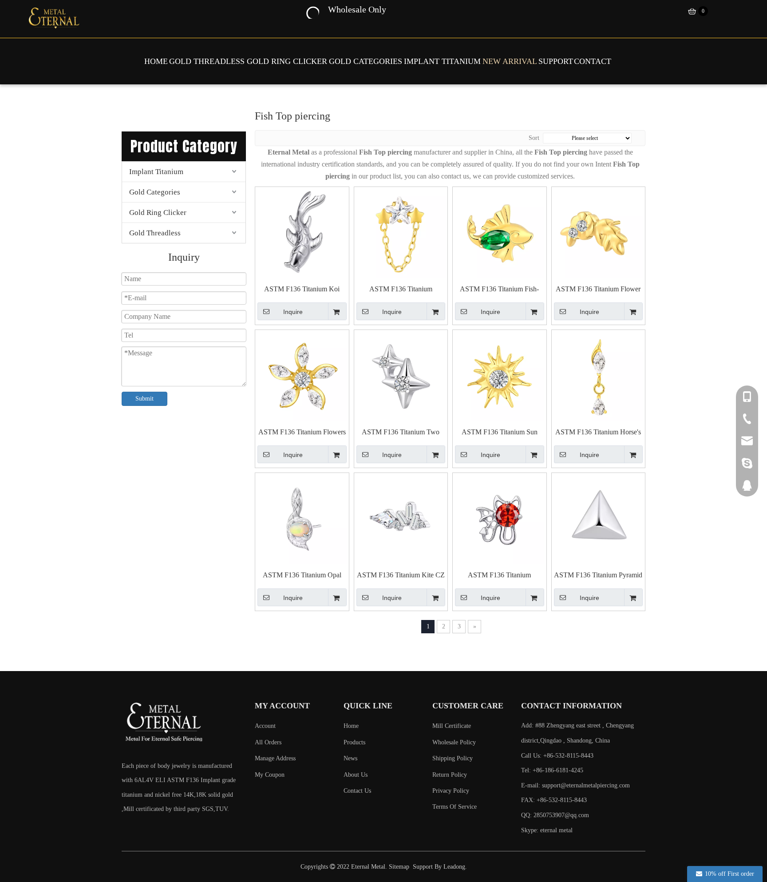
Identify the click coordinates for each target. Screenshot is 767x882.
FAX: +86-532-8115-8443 (554, 800)
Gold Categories (154, 192)
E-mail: (575, 785)
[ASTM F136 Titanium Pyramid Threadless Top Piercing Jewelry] (598, 519)
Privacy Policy (450, 790)
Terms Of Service (454, 806)
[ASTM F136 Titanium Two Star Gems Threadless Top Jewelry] (401, 376)
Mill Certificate (451, 726)
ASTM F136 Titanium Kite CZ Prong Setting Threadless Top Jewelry (401, 575)
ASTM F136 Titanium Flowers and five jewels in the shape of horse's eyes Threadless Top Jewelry (302, 432)
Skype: (530, 830)
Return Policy (449, 774)
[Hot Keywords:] (312, 11)
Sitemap (399, 866)
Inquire (293, 311)
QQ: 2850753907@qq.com (555, 815)
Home (351, 726)
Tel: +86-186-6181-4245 (552, 770)
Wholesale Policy (454, 742)
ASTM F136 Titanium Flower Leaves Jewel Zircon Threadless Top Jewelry (598, 289)
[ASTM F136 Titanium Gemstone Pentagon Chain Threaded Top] (401, 233)
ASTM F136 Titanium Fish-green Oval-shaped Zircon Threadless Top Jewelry (499, 289)
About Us (356, 774)
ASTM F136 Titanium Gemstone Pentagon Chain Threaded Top (400, 289)
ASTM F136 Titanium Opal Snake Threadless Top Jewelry (302, 575)
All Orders (268, 742)
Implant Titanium (156, 171)
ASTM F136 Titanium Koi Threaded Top (302, 289)
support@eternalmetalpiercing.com (586, 785)
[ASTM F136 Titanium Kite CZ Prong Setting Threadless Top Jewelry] (401, 519)
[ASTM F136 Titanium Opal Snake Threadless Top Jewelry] (302, 519)
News (350, 758)
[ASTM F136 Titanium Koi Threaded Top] (302, 233)
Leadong (454, 866)
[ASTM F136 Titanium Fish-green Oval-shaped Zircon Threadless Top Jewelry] (499, 233)
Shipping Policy (452, 758)
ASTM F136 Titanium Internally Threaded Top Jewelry (500, 575)
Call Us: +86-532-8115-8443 (557, 755)
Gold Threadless (155, 233)
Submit (144, 398)
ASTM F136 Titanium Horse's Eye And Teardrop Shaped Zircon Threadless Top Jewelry (598, 432)
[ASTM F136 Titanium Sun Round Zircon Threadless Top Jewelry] (499, 376)
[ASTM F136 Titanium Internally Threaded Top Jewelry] (499, 519)
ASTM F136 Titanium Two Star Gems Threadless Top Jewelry (400, 432)
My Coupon (270, 774)
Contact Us (357, 790)
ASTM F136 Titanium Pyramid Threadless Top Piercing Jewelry (598, 575)
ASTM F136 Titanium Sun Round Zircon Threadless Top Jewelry (499, 432)
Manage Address (275, 758)
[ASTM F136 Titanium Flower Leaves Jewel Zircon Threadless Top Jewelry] (598, 233)
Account (265, 726)
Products (354, 742)
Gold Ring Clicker (157, 212)
